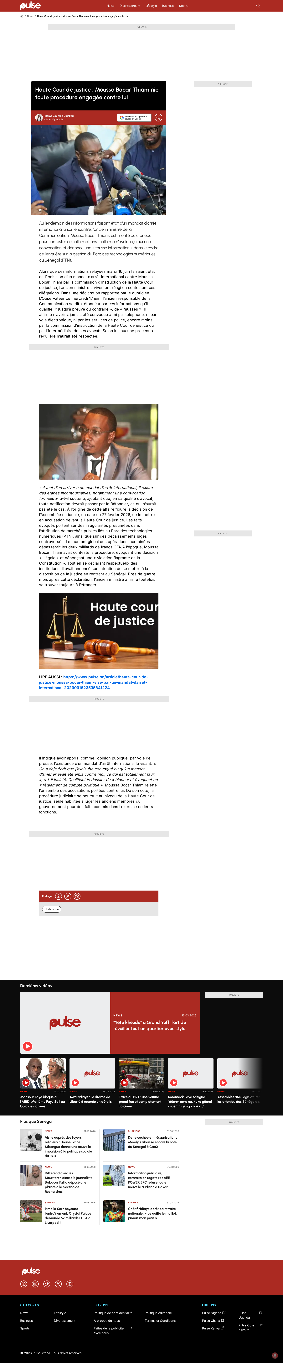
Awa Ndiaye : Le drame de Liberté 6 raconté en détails (90, 1099)
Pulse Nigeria (211, 1313)
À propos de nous (107, 1321)
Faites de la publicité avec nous (109, 1330)
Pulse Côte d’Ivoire (246, 1327)
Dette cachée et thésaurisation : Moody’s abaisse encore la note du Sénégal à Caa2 (152, 1142)
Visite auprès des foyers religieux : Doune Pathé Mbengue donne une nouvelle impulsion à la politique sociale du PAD (68, 1146)
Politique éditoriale (158, 1313)
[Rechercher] (258, 6)
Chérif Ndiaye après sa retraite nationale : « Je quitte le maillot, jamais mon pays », (152, 1213)
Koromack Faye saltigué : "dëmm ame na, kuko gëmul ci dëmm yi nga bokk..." (190, 1101)
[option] (43, 1085)
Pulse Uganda (244, 1315)
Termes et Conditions (160, 1321)
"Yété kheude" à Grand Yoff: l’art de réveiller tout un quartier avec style (149, 1025)
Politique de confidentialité (113, 1313)
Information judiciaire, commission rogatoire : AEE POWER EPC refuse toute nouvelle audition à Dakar (149, 1180)
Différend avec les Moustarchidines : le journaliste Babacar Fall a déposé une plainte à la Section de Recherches (68, 1182)
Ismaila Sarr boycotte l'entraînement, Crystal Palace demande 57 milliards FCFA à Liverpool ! (68, 1216)
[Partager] (158, 117)
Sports (183, 6)
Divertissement (130, 6)
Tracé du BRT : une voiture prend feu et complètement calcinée (140, 1101)
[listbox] (141, 1084)
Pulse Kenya (211, 1328)
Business (168, 6)
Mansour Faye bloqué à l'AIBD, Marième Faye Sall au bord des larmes (42, 1101)
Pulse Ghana (211, 1321)
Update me (52, 909)
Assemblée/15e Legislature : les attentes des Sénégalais (238, 1099)
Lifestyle (151, 6)
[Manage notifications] (275, 1355)
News (110, 6)
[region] (141, 1084)
